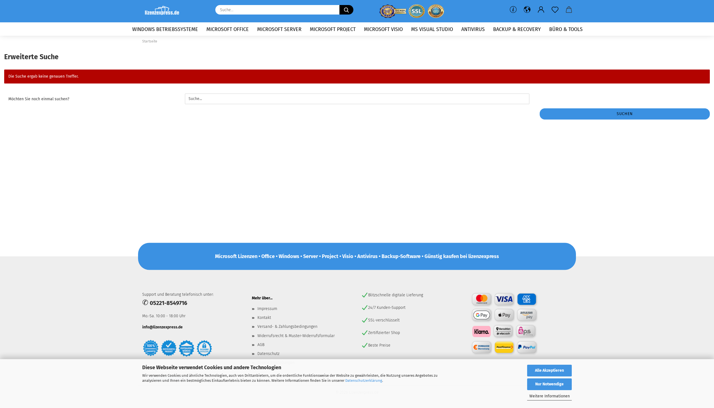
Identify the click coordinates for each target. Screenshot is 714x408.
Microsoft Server (279, 29)
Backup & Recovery (517, 29)
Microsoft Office (227, 29)
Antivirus (473, 29)
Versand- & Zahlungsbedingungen (287, 326)
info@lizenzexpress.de (162, 327)
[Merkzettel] (555, 10)
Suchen (625, 113)
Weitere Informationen (549, 396)
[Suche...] (346, 10)
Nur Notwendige (549, 384)
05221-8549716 (168, 303)
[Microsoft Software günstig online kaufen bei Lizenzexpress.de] (164, 11)
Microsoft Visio (383, 29)
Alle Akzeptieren (549, 370)
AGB (260, 344)
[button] (527, 10)
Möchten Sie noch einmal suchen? (38, 99)
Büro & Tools (566, 29)
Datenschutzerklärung (363, 380)
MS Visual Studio (432, 29)
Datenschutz (268, 353)
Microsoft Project (333, 29)
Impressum (267, 308)
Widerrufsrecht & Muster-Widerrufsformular (296, 335)
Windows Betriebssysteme (165, 29)
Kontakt (264, 317)
